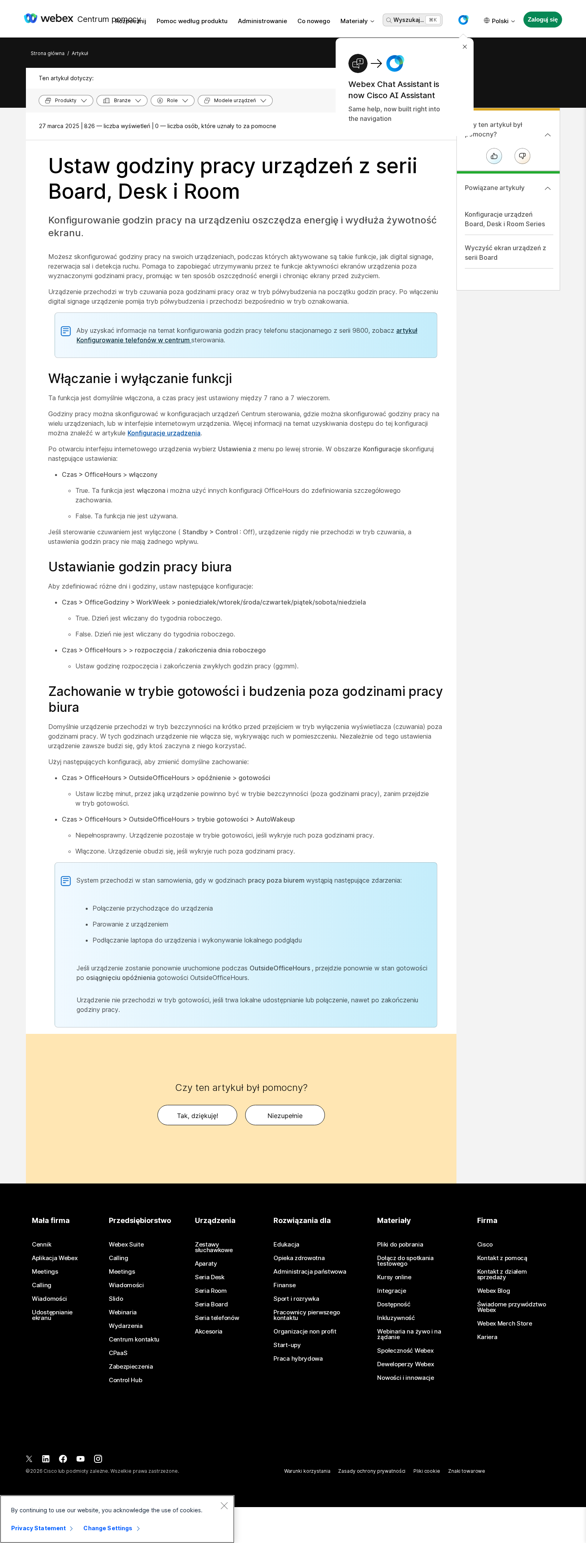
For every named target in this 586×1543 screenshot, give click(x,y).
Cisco (485, 1244)
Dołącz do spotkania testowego (405, 1260)
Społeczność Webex (405, 1350)
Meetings (45, 1271)
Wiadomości (49, 1299)
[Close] (224, 1505)
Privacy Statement (38, 1528)
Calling (41, 1285)
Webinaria (123, 1312)
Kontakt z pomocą (502, 1258)
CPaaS (118, 1353)
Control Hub (125, 1380)
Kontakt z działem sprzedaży (502, 1274)
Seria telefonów (217, 1318)
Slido (116, 1299)
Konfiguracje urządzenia (164, 433)
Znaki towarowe (466, 1471)
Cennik (41, 1244)
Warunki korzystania (307, 1471)
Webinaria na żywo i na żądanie (409, 1334)
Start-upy (287, 1345)
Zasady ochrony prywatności (371, 1471)
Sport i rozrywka (296, 1299)
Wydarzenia (126, 1326)
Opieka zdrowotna (298, 1258)
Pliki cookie (426, 1471)
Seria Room (211, 1291)
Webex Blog (493, 1291)
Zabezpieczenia (131, 1366)
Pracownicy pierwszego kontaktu (306, 1315)
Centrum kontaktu (134, 1339)
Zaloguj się (542, 19)
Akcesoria (208, 1331)
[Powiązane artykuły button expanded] (548, 188)
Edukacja (286, 1244)
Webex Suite (126, 1244)
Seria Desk (209, 1277)
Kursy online (394, 1277)
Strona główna (48, 53)
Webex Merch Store (504, 1323)
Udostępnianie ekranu (52, 1315)
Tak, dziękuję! (197, 1116)
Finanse (284, 1285)
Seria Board (211, 1304)
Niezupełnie (285, 1116)
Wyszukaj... (408, 19)
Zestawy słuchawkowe (214, 1247)
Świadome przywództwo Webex (511, 1307)
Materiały (354, 21)
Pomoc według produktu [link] (192, 21)
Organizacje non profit (304, 1331)
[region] (117, 1519)
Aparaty (206, 1263)
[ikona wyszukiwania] (389, 20)
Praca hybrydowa (298, 1358)
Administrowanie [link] (262, 21)
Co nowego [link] (313, 21)
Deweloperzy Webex (405, 1364)
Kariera (487, 1337)
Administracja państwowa (309, 1271)
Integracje (391, 1291)
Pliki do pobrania (400, 1244)
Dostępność (393, 1304)
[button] (463, 20)
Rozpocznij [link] (130, 21)
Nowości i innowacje (405, 1378)
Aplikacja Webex (55, 1258)
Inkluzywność (396, 1318)
